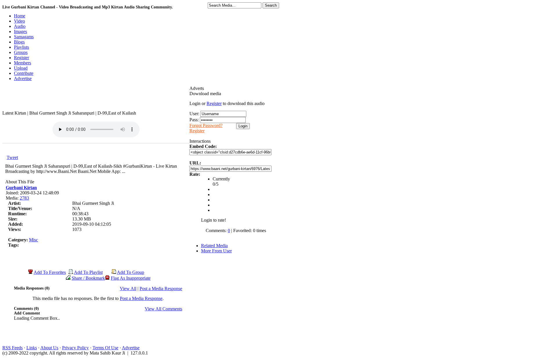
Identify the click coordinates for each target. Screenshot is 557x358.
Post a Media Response (161, 288)
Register (214, 103)
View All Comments (163, 308)
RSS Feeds (12, 347)
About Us (49, 347)
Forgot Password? (206, 125)
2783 (24, 198)
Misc (33, 239)
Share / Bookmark (88, 278)
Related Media (214, 245)
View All (128, 288)
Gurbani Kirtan (21, 187)
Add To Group (130, 272)
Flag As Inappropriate (131, 278)
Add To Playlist (88, 272)
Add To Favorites (50, 272)
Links (31, 347)
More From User (216, 250)
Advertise (131, 347)
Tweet (12, 157)
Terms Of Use (105, 347)
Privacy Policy (75, 347)
